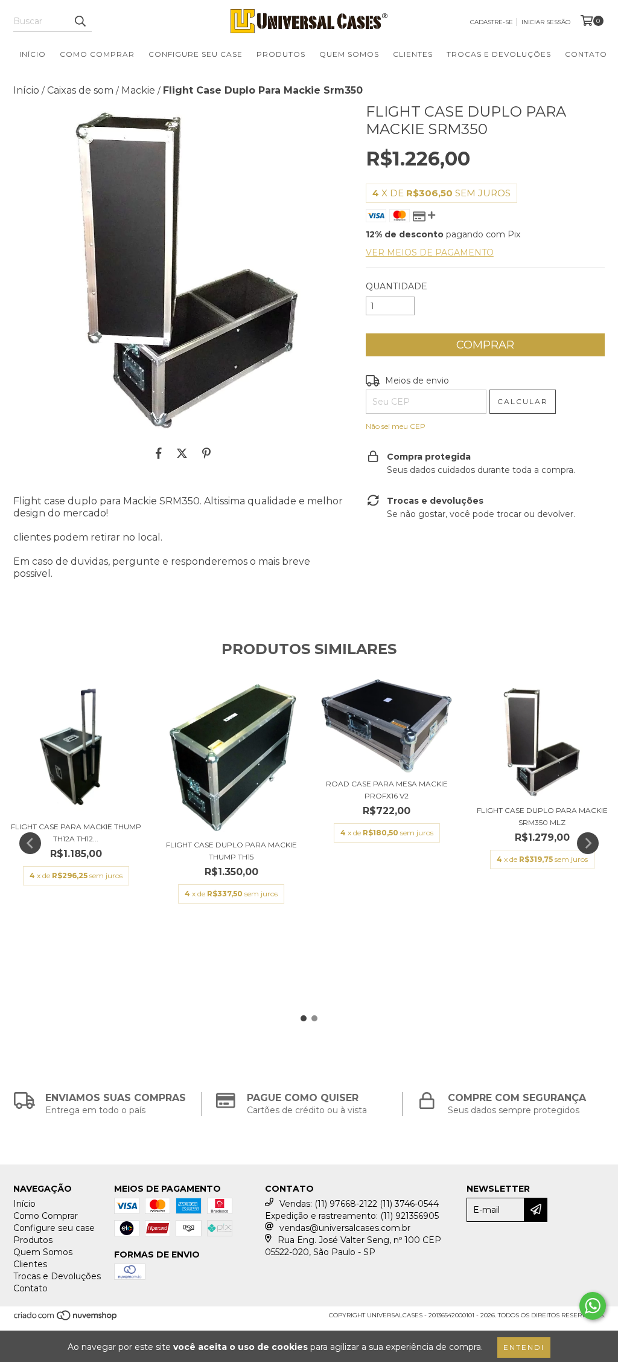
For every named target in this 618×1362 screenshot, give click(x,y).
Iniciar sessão (545, 22)
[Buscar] (80, 21)
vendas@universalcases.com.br (344, 1227)
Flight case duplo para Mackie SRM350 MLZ (542, 816)
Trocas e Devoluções (499, 54)
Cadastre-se (491, 22)
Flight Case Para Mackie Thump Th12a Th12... (76, 832)
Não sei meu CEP (395, 426)
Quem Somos (349, 54)
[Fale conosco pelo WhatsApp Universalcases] (592, 1306)
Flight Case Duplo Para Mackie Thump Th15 (231, 850)
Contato (586, 54)
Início (32, 54)
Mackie (138, 90)
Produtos (280, 54)
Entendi (523, 1347)
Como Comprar (97, 54)
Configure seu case (195, 54)
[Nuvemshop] (66, 1319)
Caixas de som (80, 90)
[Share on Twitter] (182, 453)
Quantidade (396, 286)
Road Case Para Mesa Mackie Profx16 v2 (387, 789)
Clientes (413, 54)
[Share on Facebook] (159, 453)
